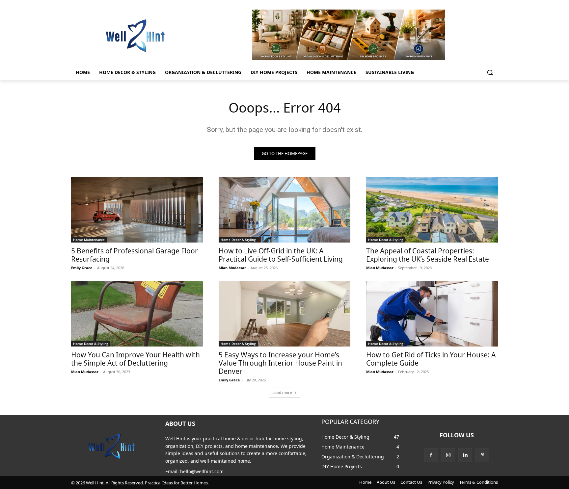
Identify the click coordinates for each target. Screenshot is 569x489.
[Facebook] (431, 455)
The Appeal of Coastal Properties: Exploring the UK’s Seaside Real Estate (427, 255)
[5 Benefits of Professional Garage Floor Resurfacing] (137, 210)
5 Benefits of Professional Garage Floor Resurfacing (134, 255)
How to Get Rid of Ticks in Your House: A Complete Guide (431, 359)
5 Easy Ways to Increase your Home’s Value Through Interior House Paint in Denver (280, 363)
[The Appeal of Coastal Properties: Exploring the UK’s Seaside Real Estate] (432, 210)
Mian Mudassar (232, 267)
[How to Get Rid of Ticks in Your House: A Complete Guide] (432, 314)
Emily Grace (82, 267)
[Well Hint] (135, 35)
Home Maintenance (89, 239)
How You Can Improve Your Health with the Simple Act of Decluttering (135, 359)
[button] (490, 72)
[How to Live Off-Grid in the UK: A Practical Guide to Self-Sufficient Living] (284, 210)
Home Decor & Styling (238, 239)
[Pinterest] (482, 455)
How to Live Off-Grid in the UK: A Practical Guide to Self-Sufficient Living (281, 255)
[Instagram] (448, 455)
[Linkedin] (465, 455)
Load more (282, 392)
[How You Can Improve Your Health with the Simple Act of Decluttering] (137, 314)
